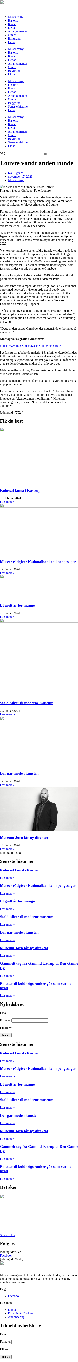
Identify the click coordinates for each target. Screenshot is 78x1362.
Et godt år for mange (17, 605)
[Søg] (45, 154)
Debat (12, 27)
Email (3, 1013)
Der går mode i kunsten (19, 773)
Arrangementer (17, 31)
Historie (13, 20)
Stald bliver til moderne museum (26, 703)
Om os (12, 35)
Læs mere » (7, 501)
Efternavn (6, 1027)
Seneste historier (18, 106)
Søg (2, 153)
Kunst (12, 24)
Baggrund (14, 38)
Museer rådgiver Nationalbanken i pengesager (38, 562)
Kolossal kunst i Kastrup (20, 490)
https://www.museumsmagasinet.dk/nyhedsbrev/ (30, 345)
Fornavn (5, 1020)
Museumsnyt (16, 16)
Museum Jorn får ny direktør (24, 837)
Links (11, 42)
